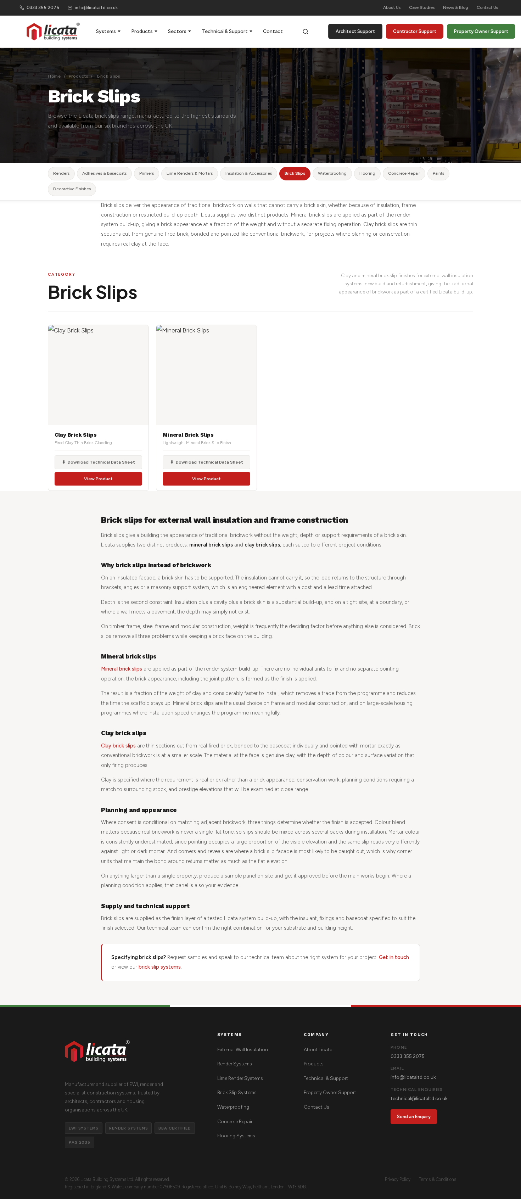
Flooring (367, 173)
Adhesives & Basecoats (104, 173)
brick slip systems (160, 967)
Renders (61, 173)
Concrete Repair (404, 173)
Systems (106, 31)
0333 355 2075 (43, 7)
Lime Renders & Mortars (190, 173)
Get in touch (394, 957)
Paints (438, 173)
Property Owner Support (481, 31)
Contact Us (487, 7)
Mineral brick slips (121, 669)
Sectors (177, 31)
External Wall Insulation (242, 1049)
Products (142, 31)
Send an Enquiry (414, 1116)
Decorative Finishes (72, 188)
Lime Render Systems (240, 1078)
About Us (391, 7)
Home (54, 76)
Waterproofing (332, 173)
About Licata (318, 1049)
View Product (98, 478)
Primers (146, 173)
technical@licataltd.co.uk (419, 1098)
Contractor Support (414, 31)
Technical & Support (225, 31)
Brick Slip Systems (237, 1092)
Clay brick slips (118, 746)
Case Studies (422, 7)
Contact (273, 31)
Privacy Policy (397, 1179)
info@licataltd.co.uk (96, 7)
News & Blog (455, 7)
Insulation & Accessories (248, 173)
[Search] (305, 31)
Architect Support (355, 31)
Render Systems (234, 1063)
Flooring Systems (236, 1135)
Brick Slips (295, 173)
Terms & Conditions (437, 1179)
